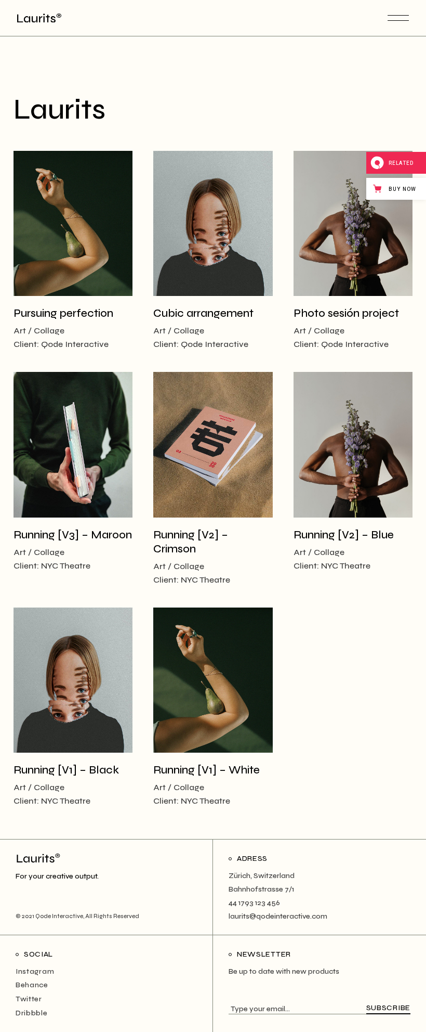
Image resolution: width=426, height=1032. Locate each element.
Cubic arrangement (203, 313)
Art (20, 331)
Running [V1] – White (206, 770)
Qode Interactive (75, 344)
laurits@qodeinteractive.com (278, 916)
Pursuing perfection (63, 313)
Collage (49, 331)
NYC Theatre (65, 566)
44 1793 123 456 (254, 902)
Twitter (29, 999)
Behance (32, 985)
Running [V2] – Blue (344, 534)
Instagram (35, 971)
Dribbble (32, 1013)
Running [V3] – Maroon (73, 534)
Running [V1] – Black (66, 770)
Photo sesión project (346, 313)
